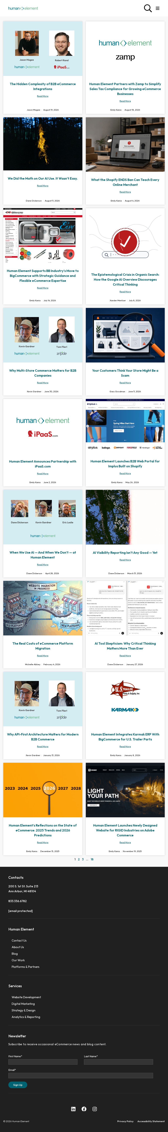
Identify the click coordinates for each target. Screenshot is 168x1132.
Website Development (26, 997)
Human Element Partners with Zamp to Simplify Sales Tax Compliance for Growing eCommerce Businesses (125, 89)
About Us (18, 947)
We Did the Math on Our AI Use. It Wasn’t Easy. (43, 178)
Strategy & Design (23, 1010)
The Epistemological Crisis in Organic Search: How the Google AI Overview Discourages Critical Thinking (125, 279)
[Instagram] (95, 1109)
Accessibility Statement (151, 1121)
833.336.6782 (17, 901)
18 (92, 859)
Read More (42, 96)
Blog (15, 954)
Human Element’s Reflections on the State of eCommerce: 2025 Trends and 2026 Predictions (43, 830)
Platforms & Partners (25, 967)
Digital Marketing (23, 1004)
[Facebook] (84, 1109)
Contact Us (19, 940)
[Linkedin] (73, 1109)
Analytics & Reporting (26, 1017)
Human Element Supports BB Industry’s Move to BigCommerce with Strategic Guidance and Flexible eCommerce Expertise (43, 276)
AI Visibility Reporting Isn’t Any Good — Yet (125, 552)
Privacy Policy (125, 1121)
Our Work (18, 960)
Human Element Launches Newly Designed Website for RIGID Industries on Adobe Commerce (125, 830)
